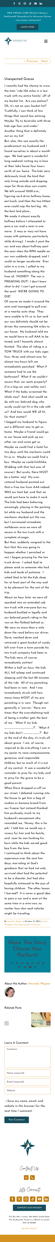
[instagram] (25, 3)
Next (44, 61)
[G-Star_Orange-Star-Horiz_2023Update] (15, 38)
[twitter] (19, 3)
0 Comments (34, 925)
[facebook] (14, 3)
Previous (32, 61)
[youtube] (35, 3)
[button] (6, 1023)
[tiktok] (30, 3)
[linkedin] (41, 3)
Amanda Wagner (15, 921)
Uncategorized (20, 925)
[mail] (26, 1177)
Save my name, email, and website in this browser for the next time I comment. (24, 1106)
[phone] (32, 1177)
